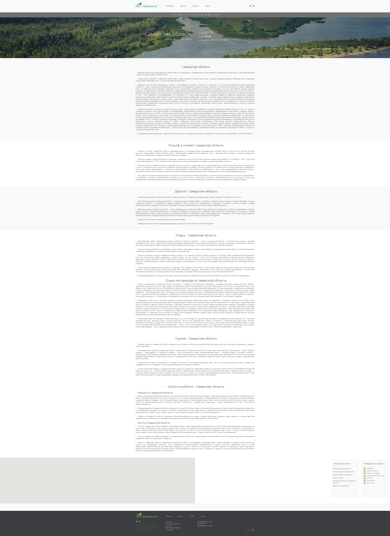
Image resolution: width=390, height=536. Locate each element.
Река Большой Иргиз (341, 486)
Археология (371, 480)
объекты (213, 15)
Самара (187, 39)
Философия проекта (172, 524)
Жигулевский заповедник (343, 475)
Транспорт (370, 483)
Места (183, 6)
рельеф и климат (186, 15)
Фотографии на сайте (204, 522)
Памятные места (373, 471)
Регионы (170, 6)
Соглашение (169, 530)
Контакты (168, 526)
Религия (370, 478)
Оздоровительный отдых (375, 476)
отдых (205, 15)
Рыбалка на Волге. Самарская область (344, 482)
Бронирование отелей (205, 526)
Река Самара (338, 478)
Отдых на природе (373, 473)
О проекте (169, 522)
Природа (370, 468)
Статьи (195, 6)
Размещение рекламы (172, 528)
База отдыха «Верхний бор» (344, 472)
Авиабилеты (201, 524)
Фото (207, 6)
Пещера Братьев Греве (342, 469)
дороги (197, 15)
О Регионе (175, 15)
